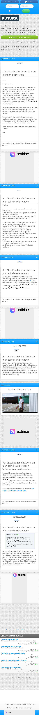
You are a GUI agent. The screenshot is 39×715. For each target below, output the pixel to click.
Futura (7, 704)
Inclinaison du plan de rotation (11, 646)
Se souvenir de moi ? (15, 11)
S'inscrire (29, 2)
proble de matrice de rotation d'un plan (14, 660)
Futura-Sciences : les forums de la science (14, 28)
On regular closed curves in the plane (18, 489)
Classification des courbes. (9, 639)
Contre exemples (27, 630)
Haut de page (28, 708)
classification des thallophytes (11, 667)
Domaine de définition (13, 630)
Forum (7, 26)
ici (31, 280)
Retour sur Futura (10, 2)
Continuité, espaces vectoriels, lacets (13, 653)
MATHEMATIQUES (6, 30)
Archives (13, 704)
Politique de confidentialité (14, 708)
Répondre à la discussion (19, 37)
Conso (19, 704)
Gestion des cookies (28, 704)
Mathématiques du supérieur (24, 30)
